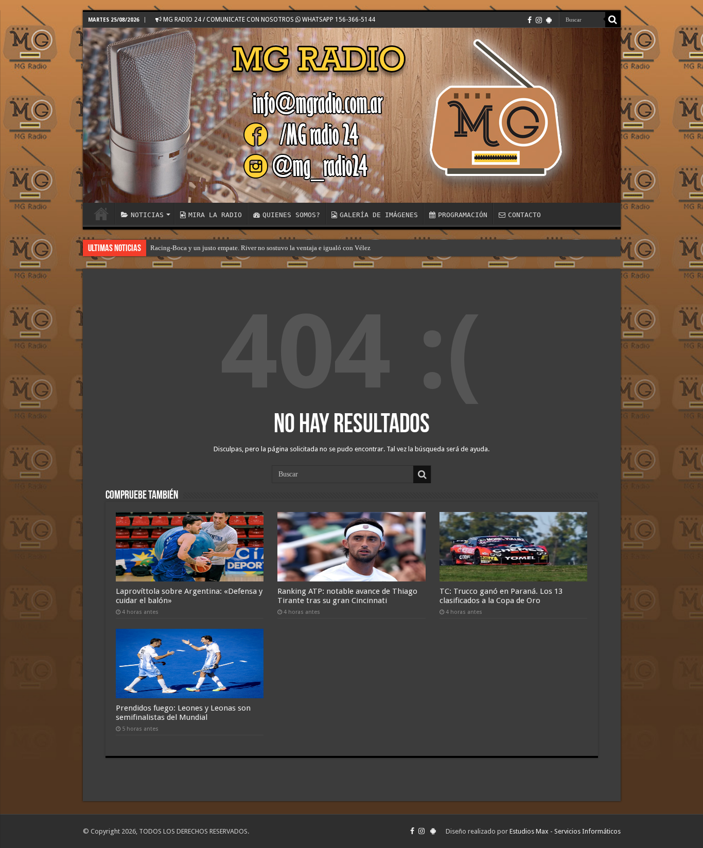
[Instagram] (539, 20)
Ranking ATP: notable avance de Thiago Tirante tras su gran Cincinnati (347, 596)
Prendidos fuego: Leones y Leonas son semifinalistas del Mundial (183, 712)
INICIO (101, 213)
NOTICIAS (147, 215)
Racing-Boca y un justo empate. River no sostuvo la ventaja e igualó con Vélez (260, 248)
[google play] (549, 20)
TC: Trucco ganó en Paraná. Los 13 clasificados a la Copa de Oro (501, 596)
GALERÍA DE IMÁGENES (379, 215)
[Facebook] (529, 20)
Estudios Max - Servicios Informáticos (565, 831)
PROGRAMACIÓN (462, 215)
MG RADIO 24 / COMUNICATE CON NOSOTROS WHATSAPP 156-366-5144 (268, 19)
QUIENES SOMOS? (291, 215)
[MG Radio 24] (352, 115)
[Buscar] (613, 19)
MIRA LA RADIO (215, 215)
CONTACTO (524, 215)
